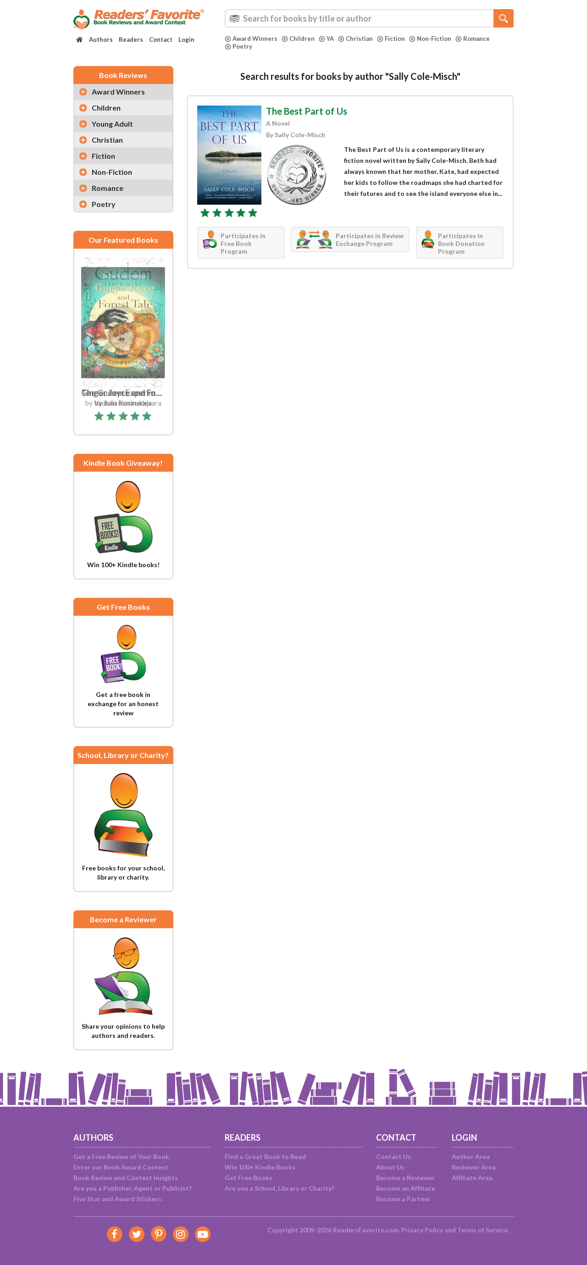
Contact (160, 39)
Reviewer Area (474, 1167)
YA (330, 38)
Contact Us (393, 1156)
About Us (390, 1167)
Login (186, 39)
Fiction (395, 38)
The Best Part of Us (306, 111)
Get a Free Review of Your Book (121, 1156)
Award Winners (255, 38)
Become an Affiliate (405, 1188)
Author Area (471, 1156)
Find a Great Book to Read (265, 1156)
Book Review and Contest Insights (125, 1177)
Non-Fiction (434, 38)
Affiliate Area (472, 1177)
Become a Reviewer (405, 1177)
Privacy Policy (422, 1230)
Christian (359, 38)
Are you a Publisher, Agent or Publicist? (132, 1188)
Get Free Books (248, 1177)
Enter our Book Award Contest (120, 1167)
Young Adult (112, 123)
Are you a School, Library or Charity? (279, 1188)
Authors (101, 39)
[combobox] (369, 18)
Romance (476, 38)
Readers (131, 39)
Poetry (242, 46)
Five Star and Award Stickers (117, 1199)
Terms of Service (482, 1230)
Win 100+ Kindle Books (260, 1167)
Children (302, 38)
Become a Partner (403, 1199)
